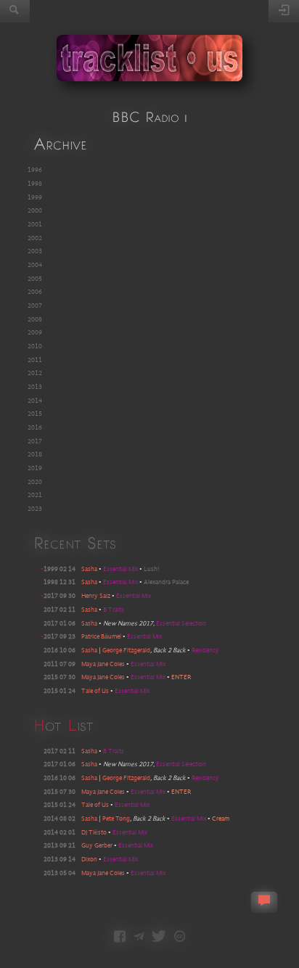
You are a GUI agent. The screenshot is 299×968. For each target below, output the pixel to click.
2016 (35, 427)
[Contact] (139, 937)
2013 (35, 387)
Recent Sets (74, 542)
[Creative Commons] (179, 937)
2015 (35, 414)
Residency (205, 650)
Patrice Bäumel (101, 636)
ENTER (181, 677)
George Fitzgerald (126, 650)
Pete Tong (116, 819)
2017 (35, 441)
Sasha (89, 569)
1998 (35, 184)
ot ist (63, 724)
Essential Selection (181, 623)
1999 (35, 197)
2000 (35, 211)
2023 (35, 509)
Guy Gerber (96, 845)
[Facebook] (120, 937)
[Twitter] (159, 937)
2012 (35, 373)
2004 (35, 265)
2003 (35, 251)
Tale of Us (95, 691)
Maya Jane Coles (103, 664)
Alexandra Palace (166, 582)
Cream (220, 819)
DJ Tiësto (94, 832)
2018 (35, 454)
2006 (35, 292)
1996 (35, 170)
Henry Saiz (95, 596)
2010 (35, 346)
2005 (35, 279)
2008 (35, 319)
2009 (35, 332)
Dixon (89, 859)
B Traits (113, 610)
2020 (35, 482)
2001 (35, 224)
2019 (35, 468)
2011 (35, 360)
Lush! (152, 569)
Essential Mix (121, 569)
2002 (35, 238)
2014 (35, 401)
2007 (35, 306)
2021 (35, 495)
